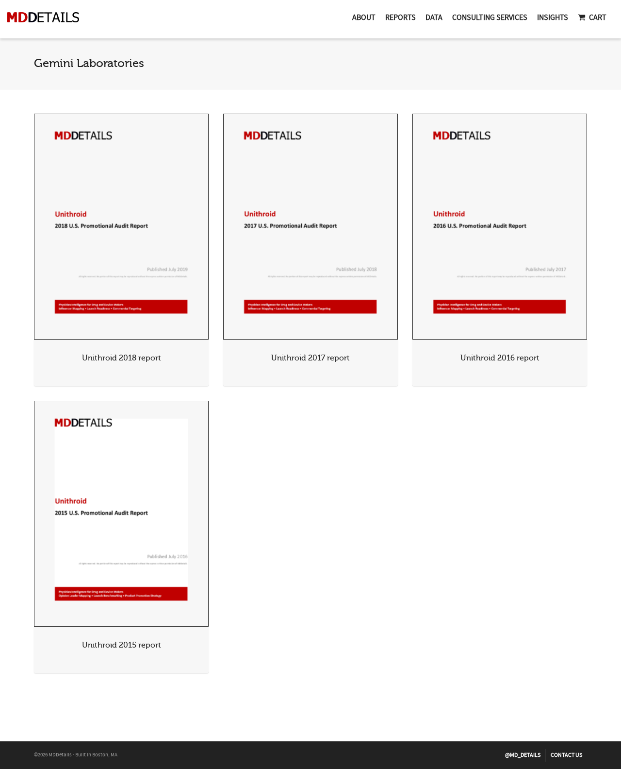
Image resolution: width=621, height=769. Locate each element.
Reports (400, 17)
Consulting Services (489, 17)
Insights (552, 17)
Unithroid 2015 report (121, 645)
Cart (597, 17)
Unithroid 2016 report (499, 358)
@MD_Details (522, 755)
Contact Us (566, 755)
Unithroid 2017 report (310, 358)
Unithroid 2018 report (121, 358)
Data (433, 17)
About (364, 17)
